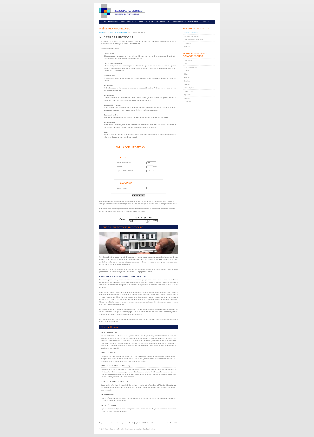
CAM (185, 64)
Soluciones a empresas (155, 21)
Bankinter (187, 81)
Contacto (205, 21)
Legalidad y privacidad (147, 429)
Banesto (187, 84)
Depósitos (187, 43)
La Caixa (187, 98)
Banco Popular (189, 88)
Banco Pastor (188, 91)
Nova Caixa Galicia (190, 67)
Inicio (103, 21)
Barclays (187, 77)
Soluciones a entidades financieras (183, 21)
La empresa (113, 21)
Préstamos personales (191, 36)
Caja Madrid (188, 60)
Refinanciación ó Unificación (193, 40)
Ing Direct (187, 95)
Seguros (187, 46)
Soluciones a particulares (131, 21)
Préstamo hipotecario (137, 33)
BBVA (186, 74)
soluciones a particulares (116, 33)
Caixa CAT (187, 71)
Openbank (187, 101)
